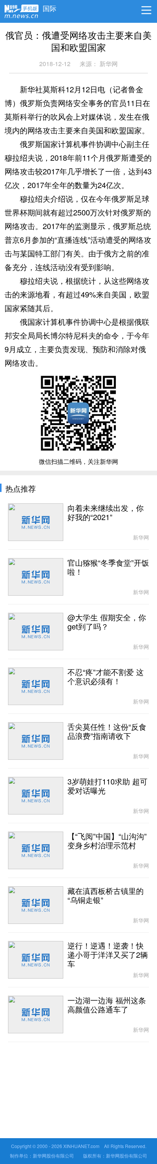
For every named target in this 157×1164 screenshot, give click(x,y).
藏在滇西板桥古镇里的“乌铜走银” (105, 895)
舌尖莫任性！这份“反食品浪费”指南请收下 (106, 731)
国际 (49, 6)
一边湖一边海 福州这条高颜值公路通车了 (106, 1005)
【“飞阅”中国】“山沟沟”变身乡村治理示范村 (107, 841)
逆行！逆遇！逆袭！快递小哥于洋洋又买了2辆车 (107, 955)
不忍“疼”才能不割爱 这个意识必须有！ (105, 676)
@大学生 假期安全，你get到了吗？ (106, 622)
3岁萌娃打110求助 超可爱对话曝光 (107, 786)
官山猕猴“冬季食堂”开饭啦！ (108, 567)
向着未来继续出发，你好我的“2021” (105, 512)
